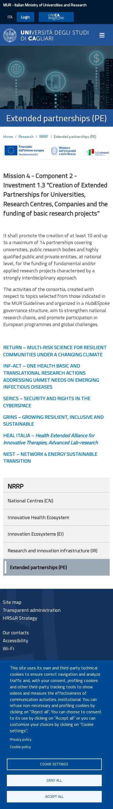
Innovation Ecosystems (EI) (36, 534)
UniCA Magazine (56, 17)
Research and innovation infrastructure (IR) (52, 550)
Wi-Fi (8, 648)
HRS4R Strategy (20, 618)
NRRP (43, 136)
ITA (10, 17)
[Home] (45, 35)
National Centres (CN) (30, 500)
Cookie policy (20, 746)
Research (26, 136)
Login (25, 17)
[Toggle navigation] (104, 35)
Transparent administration (32, 610)
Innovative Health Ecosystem (38, 517)
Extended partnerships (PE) (38, 567)
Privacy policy (21, 739)
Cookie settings (54, 764)
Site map (12, 602)
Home (8, 136)
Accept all (54, 796)
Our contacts (16, 632)
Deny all (54, 780)
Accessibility (15, 640)
